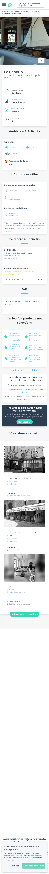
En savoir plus (9, 860)
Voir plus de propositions (25, 614)
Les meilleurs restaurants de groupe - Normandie (35, 336)
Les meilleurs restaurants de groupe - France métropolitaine (15, 336)
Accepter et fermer (33, 865)
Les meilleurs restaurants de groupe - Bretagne (14, 347)
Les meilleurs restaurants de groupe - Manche (36, 347)
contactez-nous (24, 399)
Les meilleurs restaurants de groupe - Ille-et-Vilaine (35, 358)
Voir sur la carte (10, 258)
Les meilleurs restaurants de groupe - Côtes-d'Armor (15, 358)
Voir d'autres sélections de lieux (24, 370)
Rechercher (24, 422)
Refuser (15, 865)
